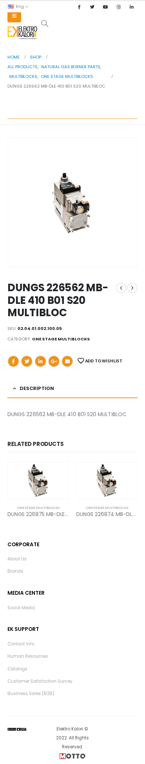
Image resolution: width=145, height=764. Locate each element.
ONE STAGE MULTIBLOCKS (61, 339)
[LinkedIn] (131, 6)
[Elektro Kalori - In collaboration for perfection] (22, 32)
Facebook (13, 361)
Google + (54, 361)
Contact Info (20, 644)
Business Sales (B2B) (30, 694)
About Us (17, 559)
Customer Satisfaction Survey (39, 681)
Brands (15, 571)
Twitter (27, 361)
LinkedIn (40, 361)
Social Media (21, 608)
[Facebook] (79, 6)
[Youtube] (105, 6)
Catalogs (17, 669)
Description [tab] (37, 388)
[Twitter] (92, 6)
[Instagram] (118, 6)
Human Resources (27, 656)
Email (67, 361)
